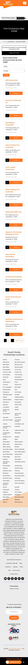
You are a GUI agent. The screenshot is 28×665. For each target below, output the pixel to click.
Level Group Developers (13, 277)
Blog (21, 563)
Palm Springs (6, 465)
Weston (5, 502)
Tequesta (5, 492)
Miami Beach (6, 441)
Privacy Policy (14, 574)
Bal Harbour (6, 362)
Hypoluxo (5, 404)
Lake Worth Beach (8, 420)
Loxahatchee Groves (6, 433)
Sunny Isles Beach (19, 483)
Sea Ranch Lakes (7, 478)
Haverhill (17, 394)
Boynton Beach (19, 367)
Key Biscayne (6, 413)
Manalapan (18, 433)
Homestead (18, 402)
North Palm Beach (8, 454)
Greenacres (6, 392)
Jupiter (17, 407)
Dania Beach (18, 377)
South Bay (17, 478)
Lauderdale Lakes (19, 424)
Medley (5, 439)
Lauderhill (17, 426)
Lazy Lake (5, 430)
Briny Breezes (6, 369)
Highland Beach (7, 399)
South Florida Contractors (14, 559)
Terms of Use (16, 570)
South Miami (6, 480)
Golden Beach (6, 389)
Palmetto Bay (18, 465)
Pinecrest (17, 470)
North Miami (6, 451)
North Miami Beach (20, 451)
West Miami (6, 497)
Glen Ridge (18, 387)
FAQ (9, 570)
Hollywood (6, 402)
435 (22, 340)
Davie (4, 379)
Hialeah (5, 397)
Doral (16, 382)
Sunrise (5, 487)
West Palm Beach (19, 497)
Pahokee (5, 459)
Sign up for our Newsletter (14, 607)
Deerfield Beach (19, 379)
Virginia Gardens (7, 494)
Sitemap (15, 567)
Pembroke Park (19, 468)
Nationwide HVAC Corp (13, 212)
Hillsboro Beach (19, 399)
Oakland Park (18, 454)
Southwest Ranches (6, 483)
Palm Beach (18, 459)
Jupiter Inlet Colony (6, 410)
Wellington (17, 494)
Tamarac (17, 489)
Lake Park (5, 417)
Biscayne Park (18, 364)
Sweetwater (6, 489)
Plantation (5, 473)
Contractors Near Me (11, 563)
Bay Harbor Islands (20, 362)
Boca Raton (6, 367)
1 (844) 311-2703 (14, 53)
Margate (17, 436)
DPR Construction (11, 80)
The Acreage (18, 492)
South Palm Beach (20, 480)
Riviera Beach (6, 475)
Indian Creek (18, 404)
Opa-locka (17, 456)
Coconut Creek (7, 372)
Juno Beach (6, 407)
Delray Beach (6, 382)
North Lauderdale (19, 449)
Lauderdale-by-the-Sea (7, 427)
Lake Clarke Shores (18, 414)
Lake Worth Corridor (18, 420)
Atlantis (5, 359)
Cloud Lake (18, 369)
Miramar (17, 446)
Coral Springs (18, 374)
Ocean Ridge (6, 456)
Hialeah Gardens (19, 397)
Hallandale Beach (7, 394)
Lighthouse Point (19, 430)
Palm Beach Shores (20, 461)
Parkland (5, 468)
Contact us (8, 567)
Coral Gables (6, 374)
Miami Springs (7, 446)
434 (17, 340)
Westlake (17, 499)
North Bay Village (7, 449)
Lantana (5, 424)
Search (6, 75)
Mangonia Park (7, 436)
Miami (16, 439)
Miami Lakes (6, 444)
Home (4, 41)
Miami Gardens (19, 441)
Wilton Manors (19, 502)
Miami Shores (18, 444)
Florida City (18, 384)
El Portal (5, 384)
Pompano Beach (19, 473)
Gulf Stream (18, 392)
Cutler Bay (6, 377)
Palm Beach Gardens (6, 462)
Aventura (17, 359)
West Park (5, 499)
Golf (16, 389)
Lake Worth (18, 417)
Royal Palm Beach (19, 475)
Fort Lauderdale (7, 387)
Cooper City (18, 372)
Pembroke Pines (7, 470)
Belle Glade (6, 364)
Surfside (17, 487)
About (21, 567)
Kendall (17, 409)
